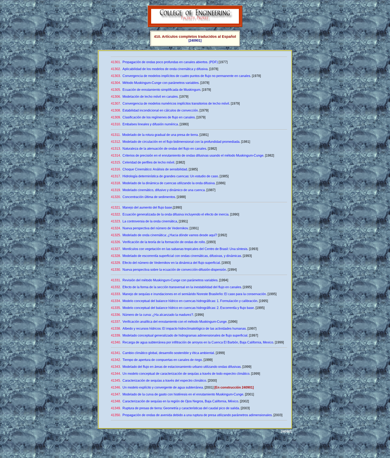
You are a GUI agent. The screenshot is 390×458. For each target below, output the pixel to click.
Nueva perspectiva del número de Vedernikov (149, 228)
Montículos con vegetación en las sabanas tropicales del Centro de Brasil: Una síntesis (179, 249)
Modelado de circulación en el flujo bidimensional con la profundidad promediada (175, 141)
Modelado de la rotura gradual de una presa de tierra (154, 134)
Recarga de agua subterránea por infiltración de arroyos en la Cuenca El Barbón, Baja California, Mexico (192, 342)
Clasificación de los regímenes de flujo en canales (153, 117)
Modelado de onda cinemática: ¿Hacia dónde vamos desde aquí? (164, 235)
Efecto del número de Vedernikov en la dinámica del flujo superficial (165, 262)
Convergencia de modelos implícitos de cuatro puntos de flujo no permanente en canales (180, 76)
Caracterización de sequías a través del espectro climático (158, 380)
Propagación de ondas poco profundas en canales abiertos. (159, 62)
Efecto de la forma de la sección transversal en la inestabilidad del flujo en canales (176, 287)
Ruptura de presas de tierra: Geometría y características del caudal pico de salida (175, 408)
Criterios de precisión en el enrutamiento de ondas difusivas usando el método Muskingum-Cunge (187, 155)
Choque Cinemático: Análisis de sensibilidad (149, 169)
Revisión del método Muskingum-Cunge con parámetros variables (164, 280)
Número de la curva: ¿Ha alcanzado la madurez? (152, 314)
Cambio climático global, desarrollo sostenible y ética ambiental (162, 353)
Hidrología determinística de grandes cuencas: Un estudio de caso (164, 176)
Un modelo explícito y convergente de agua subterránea (157, 387)
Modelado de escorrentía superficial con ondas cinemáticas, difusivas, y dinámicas (176, 256)
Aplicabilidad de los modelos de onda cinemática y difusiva (159, 69)
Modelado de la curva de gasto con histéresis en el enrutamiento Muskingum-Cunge (177, 394)
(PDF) (213, 62)
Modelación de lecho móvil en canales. (145, 96)
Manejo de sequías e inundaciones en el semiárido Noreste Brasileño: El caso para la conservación (188, 294)
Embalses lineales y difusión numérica (144, 124)
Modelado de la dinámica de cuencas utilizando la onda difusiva (163, 183)
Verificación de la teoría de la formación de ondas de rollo (158, 242)
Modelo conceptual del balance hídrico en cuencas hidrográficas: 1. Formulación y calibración (184, 301)
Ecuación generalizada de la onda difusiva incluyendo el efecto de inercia (170, 214)
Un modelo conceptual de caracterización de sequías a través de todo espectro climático (180, 373)
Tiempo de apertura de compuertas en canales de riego (156, 360)
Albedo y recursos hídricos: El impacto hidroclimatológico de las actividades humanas (178, 328)
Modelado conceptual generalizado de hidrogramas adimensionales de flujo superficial (179, 335)
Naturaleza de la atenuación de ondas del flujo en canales (158, 148)
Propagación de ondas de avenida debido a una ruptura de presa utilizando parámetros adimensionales (191, 415)
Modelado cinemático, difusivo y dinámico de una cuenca (158, 190)
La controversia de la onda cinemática (144, 221)
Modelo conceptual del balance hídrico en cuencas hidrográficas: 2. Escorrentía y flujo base (182, 308)
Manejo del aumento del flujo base (141, 207)
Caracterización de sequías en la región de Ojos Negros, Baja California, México (174, 401)
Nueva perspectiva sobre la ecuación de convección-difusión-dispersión (168, 269)
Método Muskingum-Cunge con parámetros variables (155, 82)
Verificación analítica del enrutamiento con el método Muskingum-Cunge (169, 321)
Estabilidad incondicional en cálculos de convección (154, 110)
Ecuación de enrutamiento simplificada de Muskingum (155, 89)
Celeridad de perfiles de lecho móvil (142, 162)
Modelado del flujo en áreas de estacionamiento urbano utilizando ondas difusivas (176, 366)
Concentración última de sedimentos (143, 197)
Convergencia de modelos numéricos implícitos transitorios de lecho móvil (170, 103)
